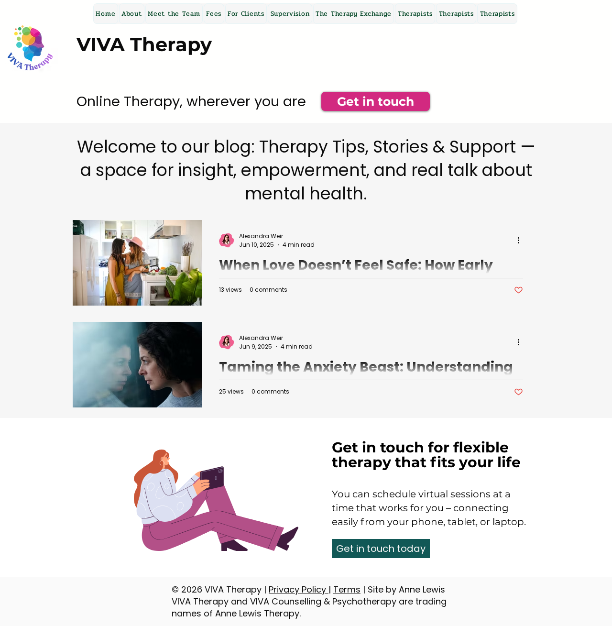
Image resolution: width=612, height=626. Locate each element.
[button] (246, 13)
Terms (347, 589)
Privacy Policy (298, 589)
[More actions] (521, 240)
